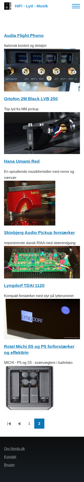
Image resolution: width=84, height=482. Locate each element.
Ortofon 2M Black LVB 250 (31, 98)
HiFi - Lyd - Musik (31, 6)
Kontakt (10, 457)
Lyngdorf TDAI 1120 (24, 285)
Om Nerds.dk (14, 449)
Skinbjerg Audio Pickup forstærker (39, 232)
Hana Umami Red (22, 161)
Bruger (9, 465)
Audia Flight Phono (24, 35)
